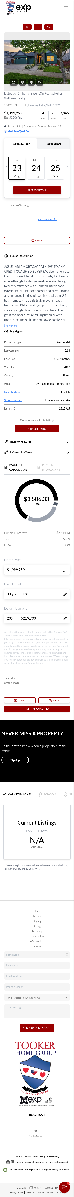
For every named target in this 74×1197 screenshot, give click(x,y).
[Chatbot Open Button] (64, 1187)
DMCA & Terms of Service (40, 1192)
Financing (37, 931)
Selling (37, 926)
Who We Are (37, 941)
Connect (37, 946)
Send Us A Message (37, 1028)
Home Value (37, 936)
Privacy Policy (16, 1192)
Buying (37, 921)
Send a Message (37, 1136)
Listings (37, 916)
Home (37, 911)
